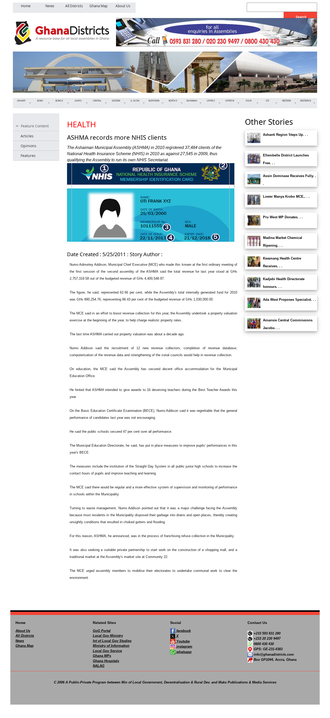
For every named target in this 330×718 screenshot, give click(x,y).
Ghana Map (24, 646)
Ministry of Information (111, 646)
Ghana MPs (102, 656)
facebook (183, 631)
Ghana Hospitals (106, 661)
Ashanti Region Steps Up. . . (285, 135)
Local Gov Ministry (108, 636)
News (19, 641)
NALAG (98, 666)
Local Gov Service (107, 651)
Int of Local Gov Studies (112, 641)
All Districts (24, 636)
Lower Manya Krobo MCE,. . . (286, 196)
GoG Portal (102, 631)
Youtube (182, 641)
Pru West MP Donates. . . (283, 217)
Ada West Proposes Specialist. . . (289, 300)
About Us (22, 631)
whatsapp (183, 652)
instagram (183, 646)
